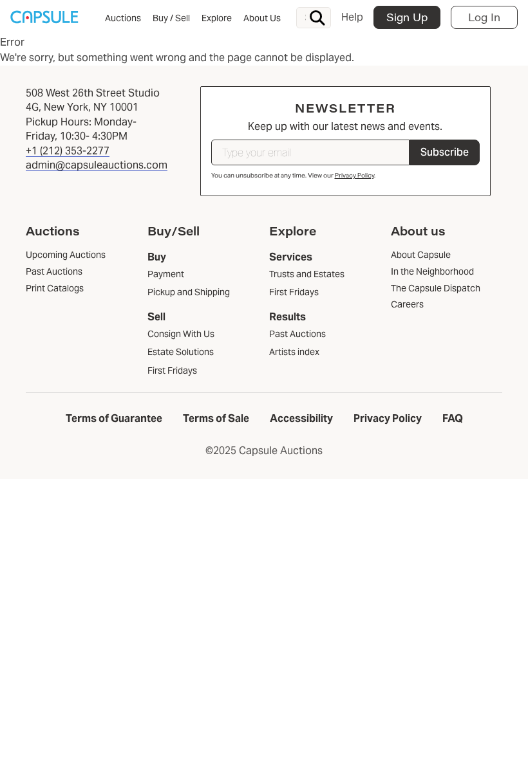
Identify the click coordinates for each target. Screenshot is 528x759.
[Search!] (317, 18)
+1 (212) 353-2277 (67, 151)
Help (352, 17)
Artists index (294, 352)
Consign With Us (180, 334)
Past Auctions (297, 334)
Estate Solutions (180, 352)
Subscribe (444, 152)
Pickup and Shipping (188, 292)
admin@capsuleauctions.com (96, 165)
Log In (484, 17)
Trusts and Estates (306, 274)
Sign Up (407, 17)
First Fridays (172, 370)
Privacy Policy (354, 175)
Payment (165, 274)
